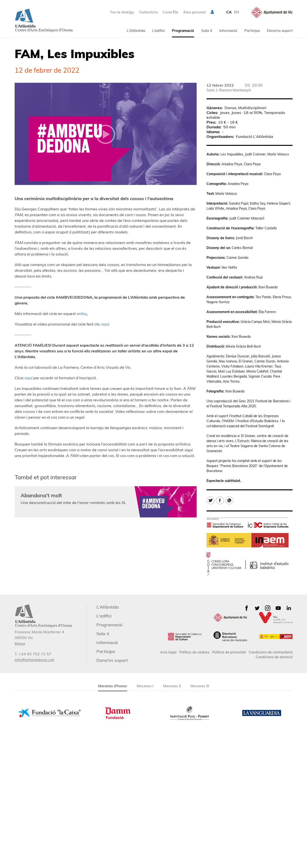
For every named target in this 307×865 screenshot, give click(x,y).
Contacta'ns (148, 12)
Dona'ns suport (280, 30)
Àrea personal (194, 12)
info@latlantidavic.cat (34, 659)
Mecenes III (199, 686)
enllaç (82, 313)
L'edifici (158, 30)
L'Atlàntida (136, 30)
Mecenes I (145, 686)
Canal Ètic (170, 12)
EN (236, 12)
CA (229, 12)
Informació (228, 30)
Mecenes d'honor (112, 686)
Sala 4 (206, 30)
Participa (252, 30)
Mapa (20, 643)
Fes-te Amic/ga (122, 12)
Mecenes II (172, 686)
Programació (183, 30)
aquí (105, 324)
